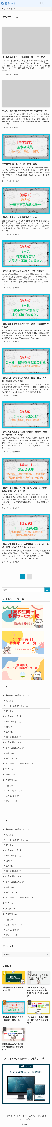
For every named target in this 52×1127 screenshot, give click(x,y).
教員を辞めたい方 (15, 747)
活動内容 (9, 1116)
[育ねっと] (8, 3)
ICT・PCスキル (13, 721)
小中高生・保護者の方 (17, 695)
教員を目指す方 (14, 742)
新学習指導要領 (13, 737)
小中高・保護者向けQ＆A (17, 706)
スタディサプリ (14, 790)
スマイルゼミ (12, 796)
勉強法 (10, 701)
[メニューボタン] (48, 3)
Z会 (9, 785)
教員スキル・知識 (15, 716)
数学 (9, 769)
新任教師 (11, 732)
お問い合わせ (41, 1116)
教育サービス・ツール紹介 (19, 763)
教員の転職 (12, 753)
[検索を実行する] (47, 589)
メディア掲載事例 (26, 1119)
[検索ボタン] (42, 3)
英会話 (10, 774)
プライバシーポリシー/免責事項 (24, 1116)
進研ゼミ (11, 801)
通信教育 (11, 780)
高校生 (10, 711)
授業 (9, 727)
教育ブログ (12, 758)
